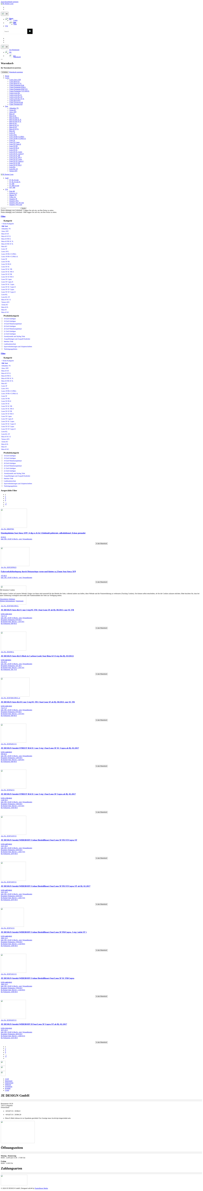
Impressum (19, 601)
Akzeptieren (4, 599)
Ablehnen (11, 599)
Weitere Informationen (7, 601)
